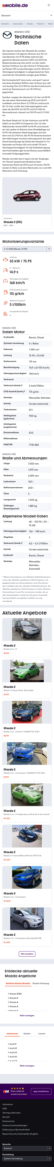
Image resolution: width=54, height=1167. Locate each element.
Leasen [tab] (41, 1033)
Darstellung (8, 1154)
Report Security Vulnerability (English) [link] (20, 1134)
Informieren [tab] (12, 1033)
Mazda (30, 24)
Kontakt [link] (6, 1117)
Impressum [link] (7, 1104)
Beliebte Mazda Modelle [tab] (18, 983)
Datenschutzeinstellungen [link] (14, 1125)
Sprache (6, 1144)
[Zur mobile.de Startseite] (15, 5)
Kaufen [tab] (27, 1033)
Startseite (5, 24)
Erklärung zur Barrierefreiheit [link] (16, 1130)
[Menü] (49, 5)
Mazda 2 (40, 24)
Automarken (18, 24)
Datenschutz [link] (8, 1121)
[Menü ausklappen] (51, 15)
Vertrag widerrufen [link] (11, 1113)
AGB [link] (4, 1108)
